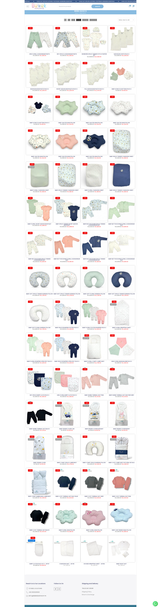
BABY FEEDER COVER (39, 462)
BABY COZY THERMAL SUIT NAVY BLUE (67, 496)
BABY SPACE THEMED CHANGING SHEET (121, 156)
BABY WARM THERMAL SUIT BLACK (39, 429)
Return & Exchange (88, 595)
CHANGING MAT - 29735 (66, 564)
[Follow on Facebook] (55, 589)
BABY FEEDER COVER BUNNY (121, 429)
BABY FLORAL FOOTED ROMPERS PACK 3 (94, 327)
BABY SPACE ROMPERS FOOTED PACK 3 (66, 327)
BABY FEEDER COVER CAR (66, 429)
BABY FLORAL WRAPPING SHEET (121, 327)
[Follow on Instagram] (59, 589)
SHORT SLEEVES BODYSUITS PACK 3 (66, 89)
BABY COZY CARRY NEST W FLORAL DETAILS (121, 462)
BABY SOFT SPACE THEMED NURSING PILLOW (39, 294)
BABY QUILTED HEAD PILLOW (67, 123)
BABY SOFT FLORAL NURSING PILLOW (94, 294)
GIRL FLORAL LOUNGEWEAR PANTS (39, 54)
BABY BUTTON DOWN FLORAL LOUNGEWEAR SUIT (121, 224)
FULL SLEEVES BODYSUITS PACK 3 (94, 89)
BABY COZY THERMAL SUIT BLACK (39, 530)
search (97, 6)
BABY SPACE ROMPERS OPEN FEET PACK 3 (67, 361)
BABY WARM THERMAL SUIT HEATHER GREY (121, 395)
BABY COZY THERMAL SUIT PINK (121, 496)
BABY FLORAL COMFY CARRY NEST (94, 361)
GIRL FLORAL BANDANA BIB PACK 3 (121, 361)
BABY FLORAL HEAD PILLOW (67, 530)
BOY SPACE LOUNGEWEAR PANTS (67, 54)
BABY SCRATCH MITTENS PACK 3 (121, 89)
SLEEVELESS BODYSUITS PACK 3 (39, 89)
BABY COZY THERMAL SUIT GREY (94, 496)
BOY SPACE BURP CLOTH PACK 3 (39, 395)
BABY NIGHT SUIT (121, 564)
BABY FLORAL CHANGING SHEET (39, 190)
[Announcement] (37, 1)
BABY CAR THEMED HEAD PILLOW (121, 530)
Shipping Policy (86, 592)
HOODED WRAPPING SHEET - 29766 (94, 564)
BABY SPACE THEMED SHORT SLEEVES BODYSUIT (67, 224)
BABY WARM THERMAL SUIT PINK (94, 395)
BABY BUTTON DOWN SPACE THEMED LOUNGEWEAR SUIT (94, 224)
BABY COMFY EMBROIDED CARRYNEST (39, 496)
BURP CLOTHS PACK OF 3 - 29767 (39, 564)
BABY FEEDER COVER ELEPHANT (94, 429)
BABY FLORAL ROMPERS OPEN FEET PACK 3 (39, 361)
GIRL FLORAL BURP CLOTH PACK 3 (67, 395)
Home (76, 13)
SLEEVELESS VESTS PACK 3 (121, 54)
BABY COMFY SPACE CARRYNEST (67, 462)
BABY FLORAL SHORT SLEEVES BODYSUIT (39, 224)
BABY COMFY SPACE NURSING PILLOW (94, 462)
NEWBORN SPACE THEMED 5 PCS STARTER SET (94, 54)
